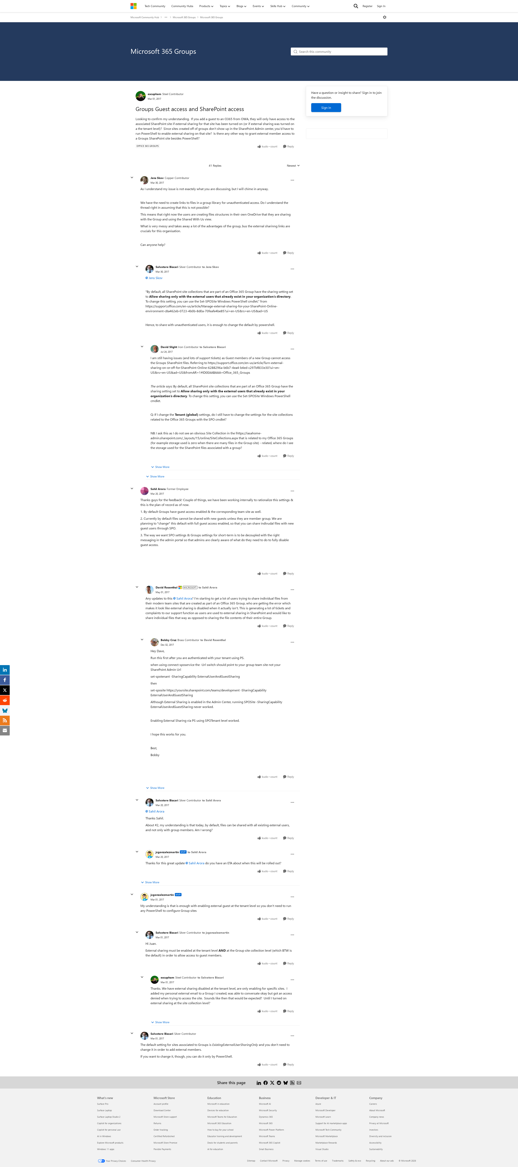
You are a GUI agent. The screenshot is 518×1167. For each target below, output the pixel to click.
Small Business (266, 1149)
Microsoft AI (265, 1103)
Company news (376, 1116)
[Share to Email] (299, 1082)
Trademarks (338, 1160)
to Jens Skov (210, 267)
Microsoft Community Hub (145, 17)
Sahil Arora (158, 489)
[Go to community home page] (134, 6)
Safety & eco (354, 1160)
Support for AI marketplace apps (331, 1123)
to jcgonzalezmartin (215, 932)
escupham (154, 94)
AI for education (215, 1149)
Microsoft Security (268, 1110)
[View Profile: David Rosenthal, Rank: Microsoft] (149, 590)
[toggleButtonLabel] (384, 17)
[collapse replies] (132, 177)
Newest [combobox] (293, 166)
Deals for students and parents (222, 1142)
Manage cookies (302, 1160)
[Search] (355, 6)
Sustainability (376, 1149)
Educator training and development (224, 1136)
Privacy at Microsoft (379, 1123)
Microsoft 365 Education (219, 1123)
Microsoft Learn (323, 1116)
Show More (162, 467)
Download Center (162, 1110)
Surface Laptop (104, 1110)
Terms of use (321, 1160)
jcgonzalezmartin (167, 852)
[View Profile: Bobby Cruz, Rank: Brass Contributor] (155, 642)
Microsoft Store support (165, 1116)
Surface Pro (102, 1103)
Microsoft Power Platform (271, 1129)
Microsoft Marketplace (326, 1136)
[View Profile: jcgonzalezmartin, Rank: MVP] (149, 854)
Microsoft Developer (325, 1110)
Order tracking (161, 1129)
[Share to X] (272, 1082)
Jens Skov (157, 178)
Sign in (326, 107)
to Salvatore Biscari (213, 347)
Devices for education (218, 1110)
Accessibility (375, 1142)
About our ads (387, 1160)
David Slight (169, 347)
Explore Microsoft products (110, 1142)
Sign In (381, 6)
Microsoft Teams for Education (222, 1116)
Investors (373, 1129)
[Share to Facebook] (265, 1082)
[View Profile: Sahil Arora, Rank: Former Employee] (144, 491)
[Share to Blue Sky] (285, 1082)
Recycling (370, 1160)
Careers (373, 1103)
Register (368, 6)
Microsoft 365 (266, 1123)
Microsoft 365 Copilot (269, 1142)
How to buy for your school (220, 1129)
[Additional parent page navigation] (165, 17)
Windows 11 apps (105, 1149)
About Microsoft (377, 1110)
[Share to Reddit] (279, 1082)
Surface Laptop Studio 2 (108, 1116)
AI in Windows (104, 1136)
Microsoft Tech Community (328, 1129)
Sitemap (251, 1160)
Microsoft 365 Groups (184, 17)
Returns (157, 1123)
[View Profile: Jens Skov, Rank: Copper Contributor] (144, 180)
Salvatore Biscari (167, 267)
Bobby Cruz (168, 640)
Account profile (161, 1103)
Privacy (285, 1160)
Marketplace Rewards (326, 1142)
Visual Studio (321, 1149)
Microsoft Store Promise (165, 1142)
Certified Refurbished (164, 1136)
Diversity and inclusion (380, 1136)
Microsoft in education (218, 1103)
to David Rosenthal (213, 640)
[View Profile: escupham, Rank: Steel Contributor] (141, 96)
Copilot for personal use (109, 1129)
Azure (318, 1103)
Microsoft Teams (267, 1136)
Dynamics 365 (266, 1116)
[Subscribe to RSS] (292, 1082)
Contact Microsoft (269, 1160)
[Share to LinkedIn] (259, 1082)
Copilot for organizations (109, 1123)
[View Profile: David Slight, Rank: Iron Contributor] (155, 349)
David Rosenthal (166, 587)
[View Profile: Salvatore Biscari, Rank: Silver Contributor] (149, 269)
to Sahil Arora (207, 587)
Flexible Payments (162, 1149)
